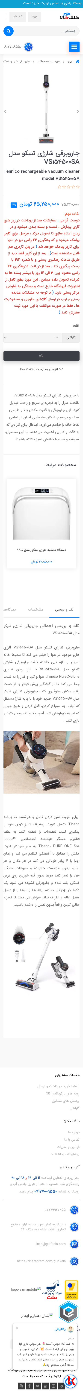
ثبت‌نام (17, 16)
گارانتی (75, 1108)
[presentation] (78, 111)
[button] (77, 187)
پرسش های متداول (66, 1101)
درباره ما (74, 1132)
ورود (35, 16)
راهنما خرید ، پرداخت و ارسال (58, 1086)
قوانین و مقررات (68, 1147)
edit (76, 326)
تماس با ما (72, 1139)
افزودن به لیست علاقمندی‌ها (39, 369)
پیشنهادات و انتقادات (65, 1154)
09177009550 (13, 47)
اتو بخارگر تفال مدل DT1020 (41, 545)
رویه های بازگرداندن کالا (63, 1093)
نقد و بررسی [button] (64, 609)
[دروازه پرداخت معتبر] (71, 1290)
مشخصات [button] (35, 609)
